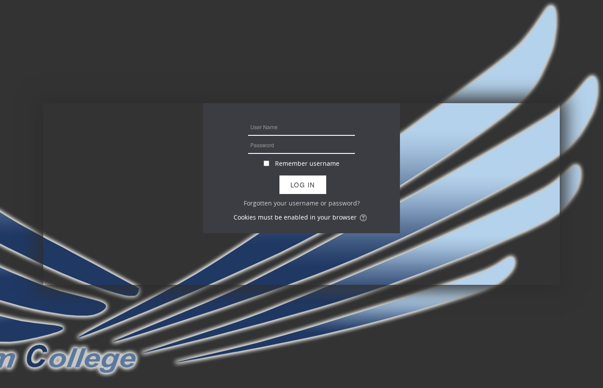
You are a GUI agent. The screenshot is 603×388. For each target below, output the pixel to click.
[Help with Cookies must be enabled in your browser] (363, 217)
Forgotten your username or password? (302, 203)
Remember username (307, 163)
